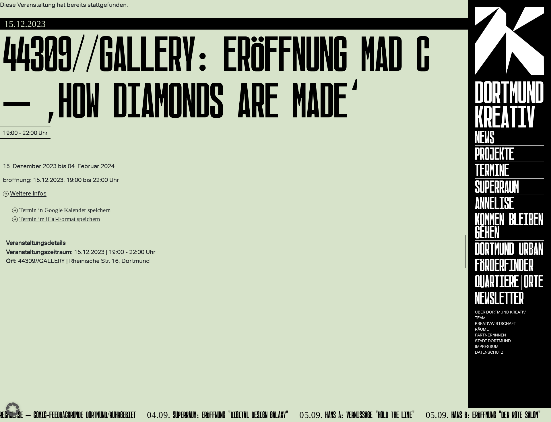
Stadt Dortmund (493, 340)
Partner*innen (490, 334)
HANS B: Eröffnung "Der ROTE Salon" (481, 413)
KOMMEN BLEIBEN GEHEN (509, 225)
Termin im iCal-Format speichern (59, 219)
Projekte (494, 154)
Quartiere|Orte (509, 281)
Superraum (497, 187)
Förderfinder (504, 265)
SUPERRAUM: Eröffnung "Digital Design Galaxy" (215, 413)
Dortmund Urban (509, 249)
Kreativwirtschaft (495, 323)
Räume (482, 329)
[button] (12, 409)
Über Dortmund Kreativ (500, 311)
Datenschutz (489, 352)
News (484, 137)
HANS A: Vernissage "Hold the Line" (354, 413)
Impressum (486, 346)
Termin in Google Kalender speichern (65, 210)
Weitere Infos (28, 193)
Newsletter (499, 298)
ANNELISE (494, 203)
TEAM (480, 317)
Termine (492, 170)
